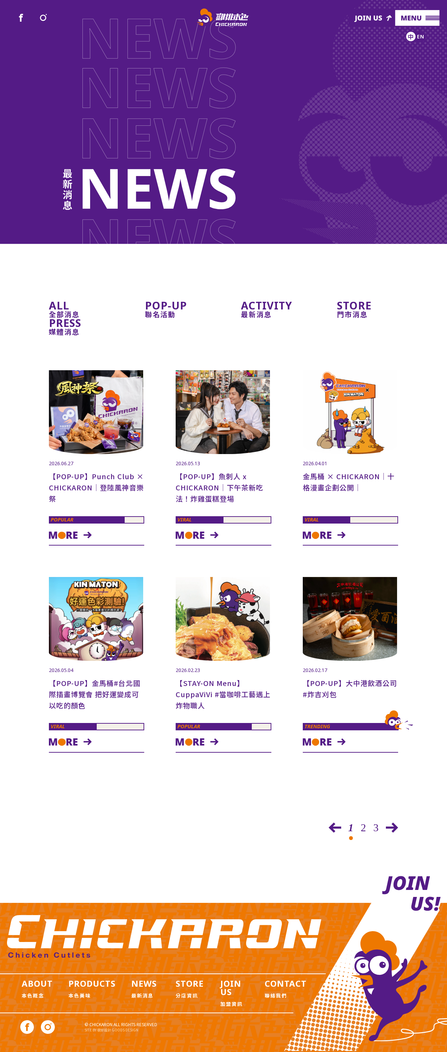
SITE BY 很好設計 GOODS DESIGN (111, 1029)
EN (420, 36)
